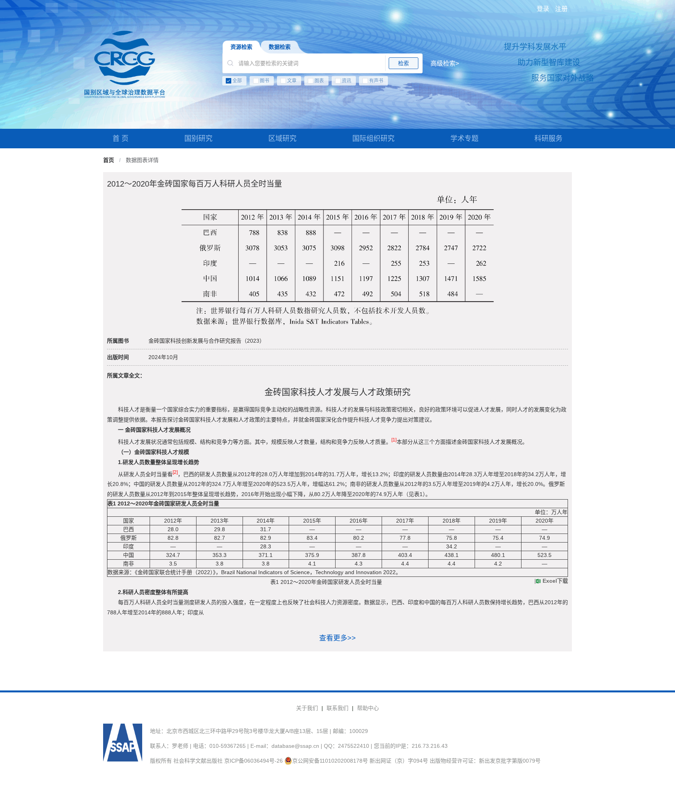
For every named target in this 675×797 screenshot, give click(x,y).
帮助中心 (368, 708)
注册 (561, 8)
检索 (403, 63)
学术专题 (464, 138)
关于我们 (307, 708)
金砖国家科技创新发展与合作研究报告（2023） (206, 341)
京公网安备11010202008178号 (330, 761)
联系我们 (337, 708)
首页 (108, 160)
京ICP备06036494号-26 (253, 761)
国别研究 (198, 138)
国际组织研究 (373, 138)
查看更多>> (337, 638)
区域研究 (282, 138)
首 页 (120, 138)
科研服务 (548, 138)
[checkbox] (340, 82)
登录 (543, 8)
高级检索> (444, 63)
